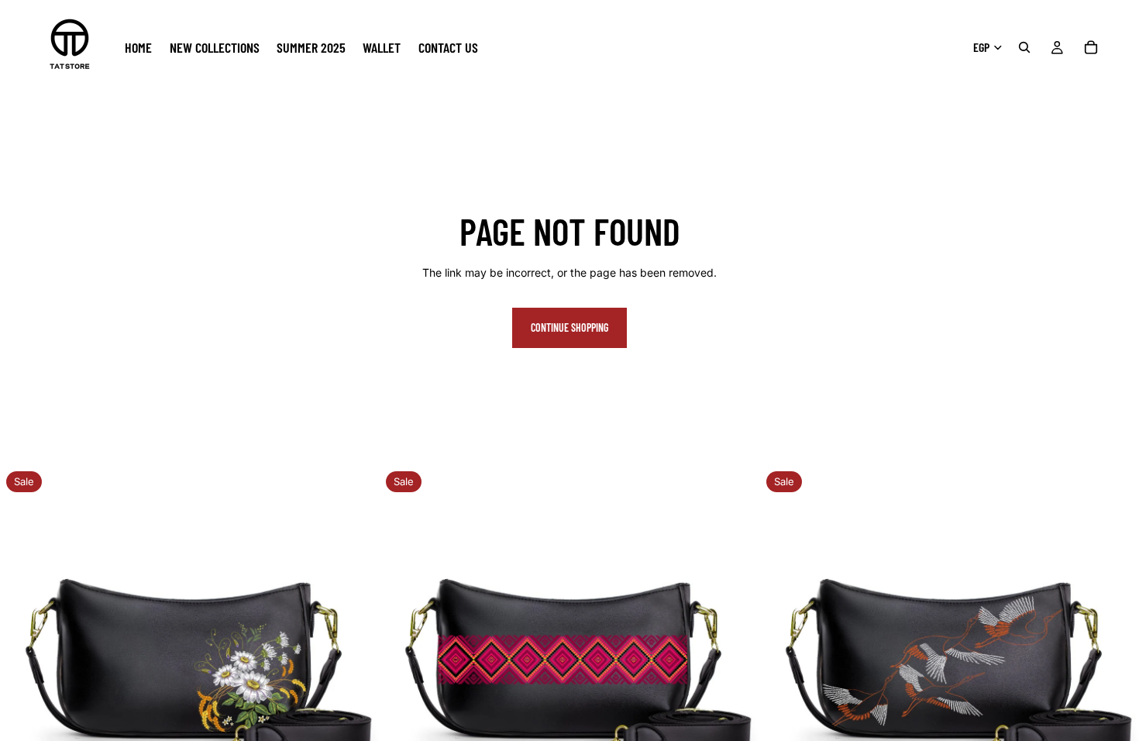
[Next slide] (355, 655)
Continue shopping (569, 327)
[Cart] (1091, 47)
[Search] (1024, 47)
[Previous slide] (23, 655)
